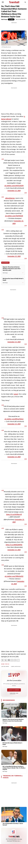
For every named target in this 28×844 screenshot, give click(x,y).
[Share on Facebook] (9, 660)
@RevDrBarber (10, 198)
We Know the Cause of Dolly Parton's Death (12, 743)
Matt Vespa (4, 19)
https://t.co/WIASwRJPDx (14, 545)
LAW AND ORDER (5, 666)
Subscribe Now (14, 693)
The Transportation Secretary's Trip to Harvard (13, 824)
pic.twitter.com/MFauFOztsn (14, 419)
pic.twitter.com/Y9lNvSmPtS (14, 576)
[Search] (25, 2)
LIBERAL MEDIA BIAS (16, 666)
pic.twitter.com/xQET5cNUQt (14, 186)
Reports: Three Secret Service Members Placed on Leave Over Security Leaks (13, 720)
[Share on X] (2, 660)
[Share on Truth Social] (5, 660)
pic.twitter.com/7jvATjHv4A (14, 216)
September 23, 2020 (14, 191)
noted (16, 394)
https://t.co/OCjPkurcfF (14, 514)
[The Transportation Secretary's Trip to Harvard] (14, 814)
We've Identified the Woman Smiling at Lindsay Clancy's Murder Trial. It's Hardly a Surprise (14, 768)
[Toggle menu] (2, 2)
